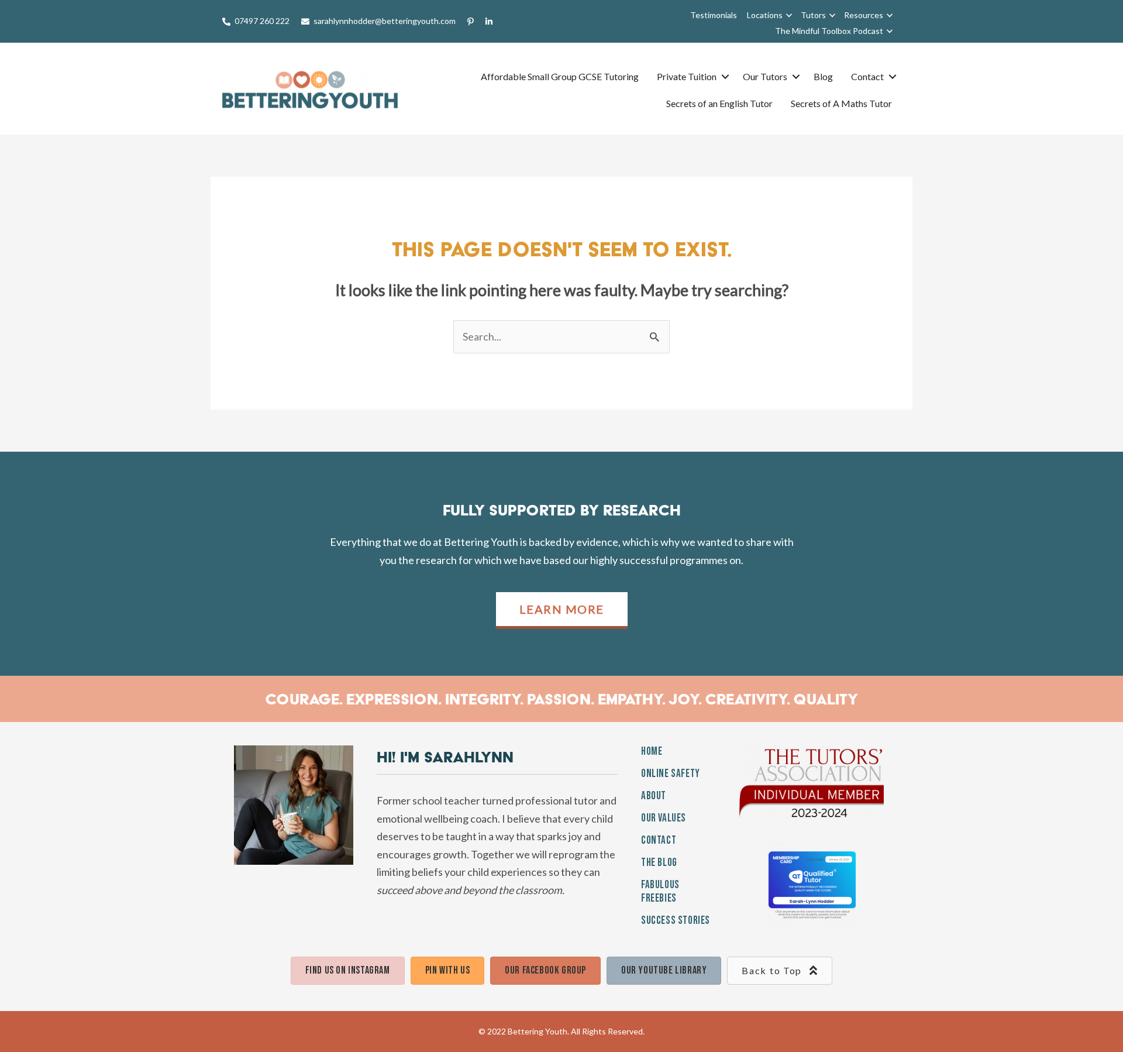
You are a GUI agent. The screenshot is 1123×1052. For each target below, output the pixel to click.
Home (651, 751)
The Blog (659, 862)
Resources (863, 15)
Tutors (813, 15)
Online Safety (670, 774)
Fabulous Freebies (660, 891)
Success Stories (675, 920)
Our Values (663, 818)
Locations (765, 15)
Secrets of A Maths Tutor (841, 103)
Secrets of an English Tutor (719, 103)
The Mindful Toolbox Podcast (829, 31)
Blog (823, 76)
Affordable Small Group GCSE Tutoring (560, 76)
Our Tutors (765, 76)
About (653, 796)
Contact (867, 76)
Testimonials (713, 15)
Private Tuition (686, 76)
